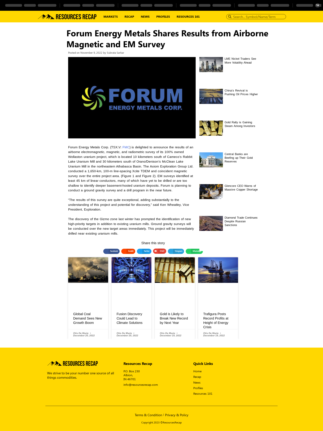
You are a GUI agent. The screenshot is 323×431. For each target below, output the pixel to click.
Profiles (163, 16)
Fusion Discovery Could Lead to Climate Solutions (129, 318)
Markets (110, 16)
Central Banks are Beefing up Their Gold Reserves (239, 158)
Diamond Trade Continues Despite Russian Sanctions (241, 221)
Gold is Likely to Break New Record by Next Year (174, 318)
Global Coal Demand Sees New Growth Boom (87, 318)
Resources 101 (188, 16)
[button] (111, 251)
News (145, 16)
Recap (129, 16)
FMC (126, 147)
